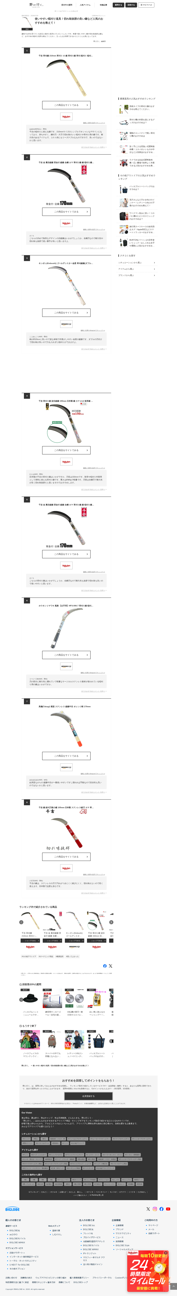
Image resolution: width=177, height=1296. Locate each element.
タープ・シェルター (39, 1155)
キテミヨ (89, 1192)
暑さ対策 (78, 1184)
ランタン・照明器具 (133, 1155)
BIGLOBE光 (15, 1230)
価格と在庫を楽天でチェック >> (94, 123)
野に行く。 (26, 1065)
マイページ (147, 5)
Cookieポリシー (122, 1277)
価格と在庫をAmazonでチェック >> (93, 330)
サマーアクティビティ (121, 1139)
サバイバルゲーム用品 (119, 1164)
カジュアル (127, 1180)
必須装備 (59, 1184)
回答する (131, 5)
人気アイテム (85, 5)
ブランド (119, 1229)
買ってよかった (73, 956)
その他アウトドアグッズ (105, 1168)
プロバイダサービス (92, 1237)
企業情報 (116, 1220)
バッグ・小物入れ (101, 1164)
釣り (44, 1139)
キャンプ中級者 (90, 1180)
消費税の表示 (26, 1277)
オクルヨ (53, 1192)
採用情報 (119, 1241)
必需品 (49, 1184)
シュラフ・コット (93, 1155)
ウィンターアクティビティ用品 (130, 1159)
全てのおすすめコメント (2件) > (93, 489)
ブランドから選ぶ (126, 275)
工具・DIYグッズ (58, 1168)
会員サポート (154, 1233)
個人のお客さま (13, 1220)
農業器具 (60, 956)
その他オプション (17, 1268)
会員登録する (88, 1096)
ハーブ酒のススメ (80, 1195)
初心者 (40, 1184)
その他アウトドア (29, 956)
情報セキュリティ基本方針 (43, 1282)
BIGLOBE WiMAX (17, 1242)
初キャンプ (77, 1180)
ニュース (119, 1237)
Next (111, 922)
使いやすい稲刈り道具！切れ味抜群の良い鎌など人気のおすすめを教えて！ (61, 1065)
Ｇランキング (33, 1192)
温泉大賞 (56, 1230)
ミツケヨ (131, 1192)
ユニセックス (109, 1184)
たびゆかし (142, 1192)
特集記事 (103, 5)
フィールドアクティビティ (78, 1139)
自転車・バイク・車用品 (107, 1159)
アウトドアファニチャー (74, 1155)
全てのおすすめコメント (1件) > (93, 147)
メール (151, 1229)
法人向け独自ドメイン (92, 1264)
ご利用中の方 (151, 1220)
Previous (21, 922)
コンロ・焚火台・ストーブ (33, 1159)
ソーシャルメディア (124, 1249)
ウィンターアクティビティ (142, 1139)
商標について (64, 1282)
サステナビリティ (123, 1233)
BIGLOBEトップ (81, 1282)
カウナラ (122, 1192)
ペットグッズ (88, 1168)
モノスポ (113, 1192)
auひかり (14, 1234)
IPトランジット (89, 1253)
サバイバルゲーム (43, 1143)
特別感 (140, 1184)
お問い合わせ (11, 1277)
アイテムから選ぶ (126, 269)
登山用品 (82, 1159)
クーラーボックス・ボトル (113, 1155)
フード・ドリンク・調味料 (65, 1159)
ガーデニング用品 (46, 956)
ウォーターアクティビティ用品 (56, 1164)
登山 (36, 1139)
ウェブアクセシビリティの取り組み (50, 1277)
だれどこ (44, 1192)
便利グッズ (139, 1180)
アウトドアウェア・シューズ (81, 1164)
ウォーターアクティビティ (100, 1139)
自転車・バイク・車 (58, 1139)
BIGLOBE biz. (89, 1225)
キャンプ (27, 1139)
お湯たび (63, 1192)
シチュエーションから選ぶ (130, 262)
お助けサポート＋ (17, 1252)
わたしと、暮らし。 (76, 1192)
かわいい (122, 1184)
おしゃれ (116, 1180)
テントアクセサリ (56, 1155)
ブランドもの (104, 1180)
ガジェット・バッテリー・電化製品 (36, 1168)
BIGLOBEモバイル (18, 1238)
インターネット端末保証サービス (24, 1256)
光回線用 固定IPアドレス (94, 1241)
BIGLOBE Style (122, 1245)
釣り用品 (92, 1159)
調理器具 (49, 1159)
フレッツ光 (88, 1233)
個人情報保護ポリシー (79, 1277)
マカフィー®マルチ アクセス (94, 1259)
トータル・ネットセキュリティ (23, 1260)
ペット (65, 1143)
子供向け (98, 1184)
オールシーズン (63, 1180)
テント (26, 1155)
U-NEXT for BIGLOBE (20, 1264)
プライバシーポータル (102, 1277)
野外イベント (28, 1143)
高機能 (131, 1184)
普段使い (56, 1143)
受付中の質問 (66, 5)
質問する (118, 5)
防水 (68, 1184)
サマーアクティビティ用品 (33, 1164)
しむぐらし (57, 1234)
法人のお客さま (87, 1220)
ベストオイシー (101, 1192)
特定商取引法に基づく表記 (17, 1282)
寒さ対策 (88, 1184)
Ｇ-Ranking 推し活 (96, 1195)
